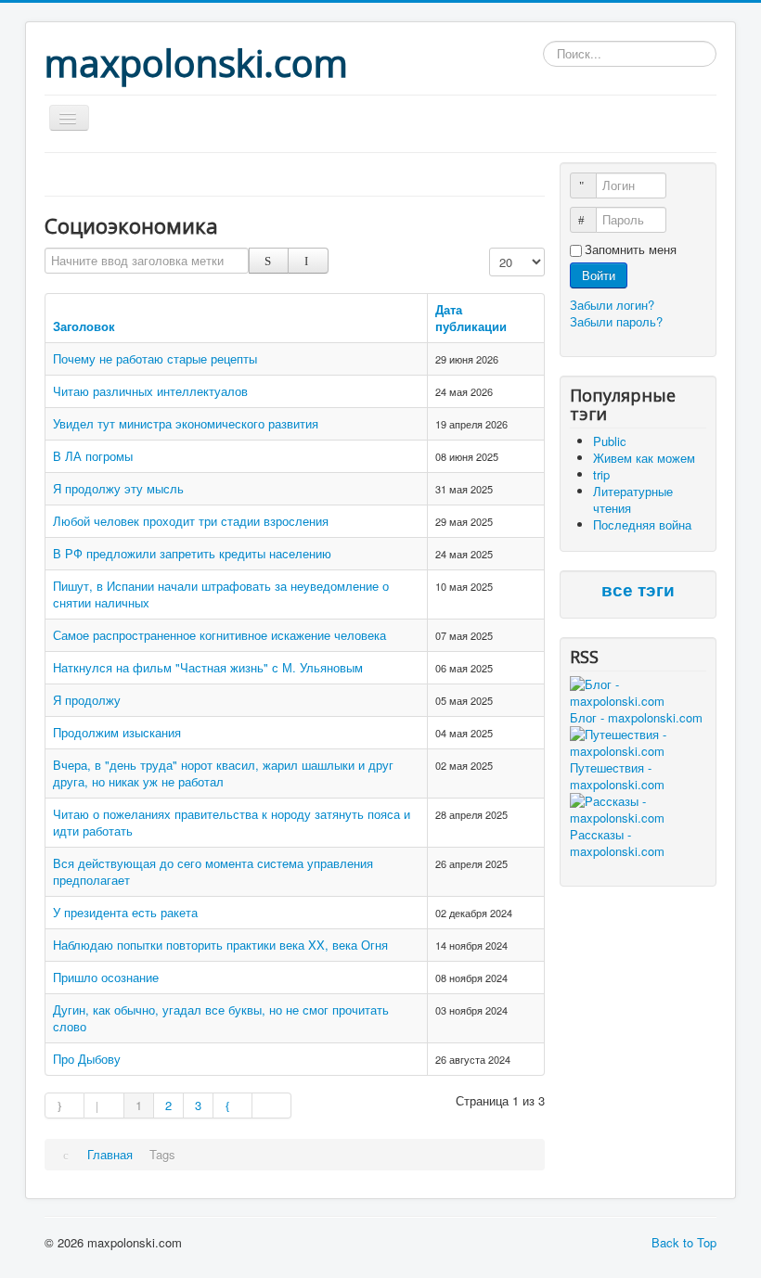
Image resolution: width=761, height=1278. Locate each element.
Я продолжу (87, 700)
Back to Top (683, 1242)
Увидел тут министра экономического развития (185, 423)
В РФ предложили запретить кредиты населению (192, 553)
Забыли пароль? (616, 321)
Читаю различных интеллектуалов (150, 391)
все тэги (638, 590)
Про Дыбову (87, 1058)
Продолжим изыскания (117, 732)
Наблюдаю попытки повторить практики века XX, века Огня (220, 944)
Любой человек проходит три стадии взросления (191, 521)
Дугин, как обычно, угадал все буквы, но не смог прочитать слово (221, 1018)
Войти (598, 275)
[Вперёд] (232, 1105)
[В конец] (271, 1105)
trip (601, 474)
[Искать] (269, 261)
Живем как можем (644, 457)
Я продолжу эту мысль (118, 488)
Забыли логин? (612, 304)
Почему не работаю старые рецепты (155, 358)
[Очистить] (308, 261)
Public (609, 441)
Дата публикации (471, 317)
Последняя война (642, 524)
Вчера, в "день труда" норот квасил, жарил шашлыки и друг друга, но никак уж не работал (223, 773)
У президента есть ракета (125, 912)
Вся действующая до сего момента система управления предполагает (213, 871)
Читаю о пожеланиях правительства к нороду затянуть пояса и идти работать (231, 822)
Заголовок (84, 326)
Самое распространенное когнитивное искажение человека (219, 635)
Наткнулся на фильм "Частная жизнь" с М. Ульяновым (208, 667)
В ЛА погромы (93, 456)
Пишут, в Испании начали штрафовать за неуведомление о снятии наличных (221, 594)
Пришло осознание (106, 977)
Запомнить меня (631, 249)
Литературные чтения (633, 499)
